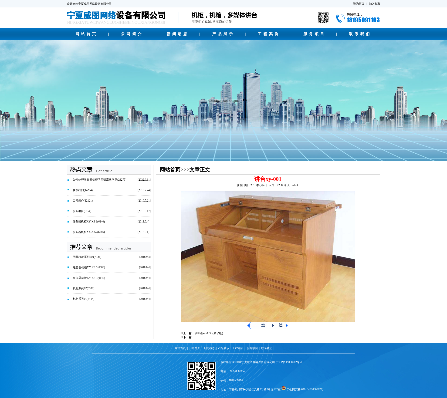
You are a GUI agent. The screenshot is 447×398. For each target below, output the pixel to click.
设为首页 (358, 3)
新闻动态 (178, 34)
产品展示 (223, 34)
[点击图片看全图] (268, 320)
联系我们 (360, 34)
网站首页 (86, 34)
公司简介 (132, 34)
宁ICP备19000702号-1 (289, 362)
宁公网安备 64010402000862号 (305, 389)
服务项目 (315, 34)
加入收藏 (374, 3)
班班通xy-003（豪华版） (209, 333)
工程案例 (269, 34)
